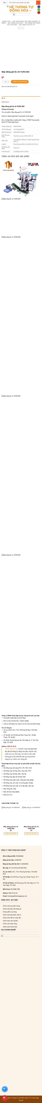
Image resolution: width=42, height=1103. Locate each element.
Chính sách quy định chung (11, 906)
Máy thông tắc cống (9, 789)
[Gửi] (38, 3)
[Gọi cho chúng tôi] (38, 9)
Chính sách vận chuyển (10, 921)
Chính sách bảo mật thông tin (12, 909)
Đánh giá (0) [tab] (5, 102)
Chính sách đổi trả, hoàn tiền (12, 918)
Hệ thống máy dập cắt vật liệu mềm (14, 777)
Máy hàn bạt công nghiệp (11, 792)
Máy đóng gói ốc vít (27, 25)
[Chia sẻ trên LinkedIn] (18, 90)
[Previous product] (22, 28)
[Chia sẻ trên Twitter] (9, 90)
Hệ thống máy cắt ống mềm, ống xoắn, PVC (17, 771)
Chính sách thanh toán (10, 927)
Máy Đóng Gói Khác (15, 23)
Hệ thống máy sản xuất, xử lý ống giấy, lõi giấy (18, 783)
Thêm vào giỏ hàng (20, 81)
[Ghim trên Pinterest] (15, 90)
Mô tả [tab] (3, 98)
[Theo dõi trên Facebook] (38, 6)
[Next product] (19, 28)
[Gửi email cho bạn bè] (12, 90)
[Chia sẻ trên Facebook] (6, 90)
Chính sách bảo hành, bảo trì (12, 915)
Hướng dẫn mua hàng (10, 912)
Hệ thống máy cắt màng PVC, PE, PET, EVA (17, 768)
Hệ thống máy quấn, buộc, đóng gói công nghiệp (18, 780)
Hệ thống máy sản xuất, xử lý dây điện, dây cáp (18, 786)
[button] (3, 9)
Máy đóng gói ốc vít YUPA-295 (31, 827)
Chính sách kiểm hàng (10, 924)
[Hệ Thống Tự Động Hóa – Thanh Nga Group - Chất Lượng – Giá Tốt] (20, 9)
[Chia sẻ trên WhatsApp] (3, 90)
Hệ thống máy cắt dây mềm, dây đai (14, 774)
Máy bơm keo (7, 795)
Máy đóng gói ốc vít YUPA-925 (10, 827)
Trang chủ (6, 21)
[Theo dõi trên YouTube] (38, 12)
